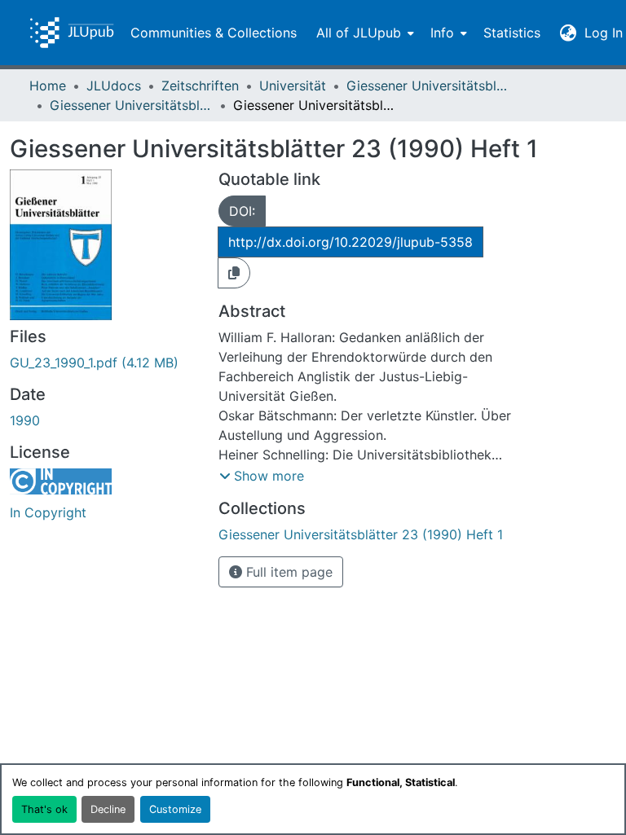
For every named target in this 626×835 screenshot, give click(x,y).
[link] (104, 362)
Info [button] (442, 32)
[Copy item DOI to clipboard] (234, 272)
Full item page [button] (287, 572)
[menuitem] (363, 32)
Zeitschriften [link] (200, 85)
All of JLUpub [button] (358, 32)
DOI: (242, 211)
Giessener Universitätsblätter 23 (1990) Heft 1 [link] (131, 105)
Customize (175, 809)
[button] (71, 32)
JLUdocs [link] (113, 85)
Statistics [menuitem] (511, 32)
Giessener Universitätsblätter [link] (427, 85)
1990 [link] (25, 420)
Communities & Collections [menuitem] (213, 32)
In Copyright (48, 512)
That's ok (44, 809)
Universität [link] (292, 85)
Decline (108, 809)
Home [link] (47, 85)
